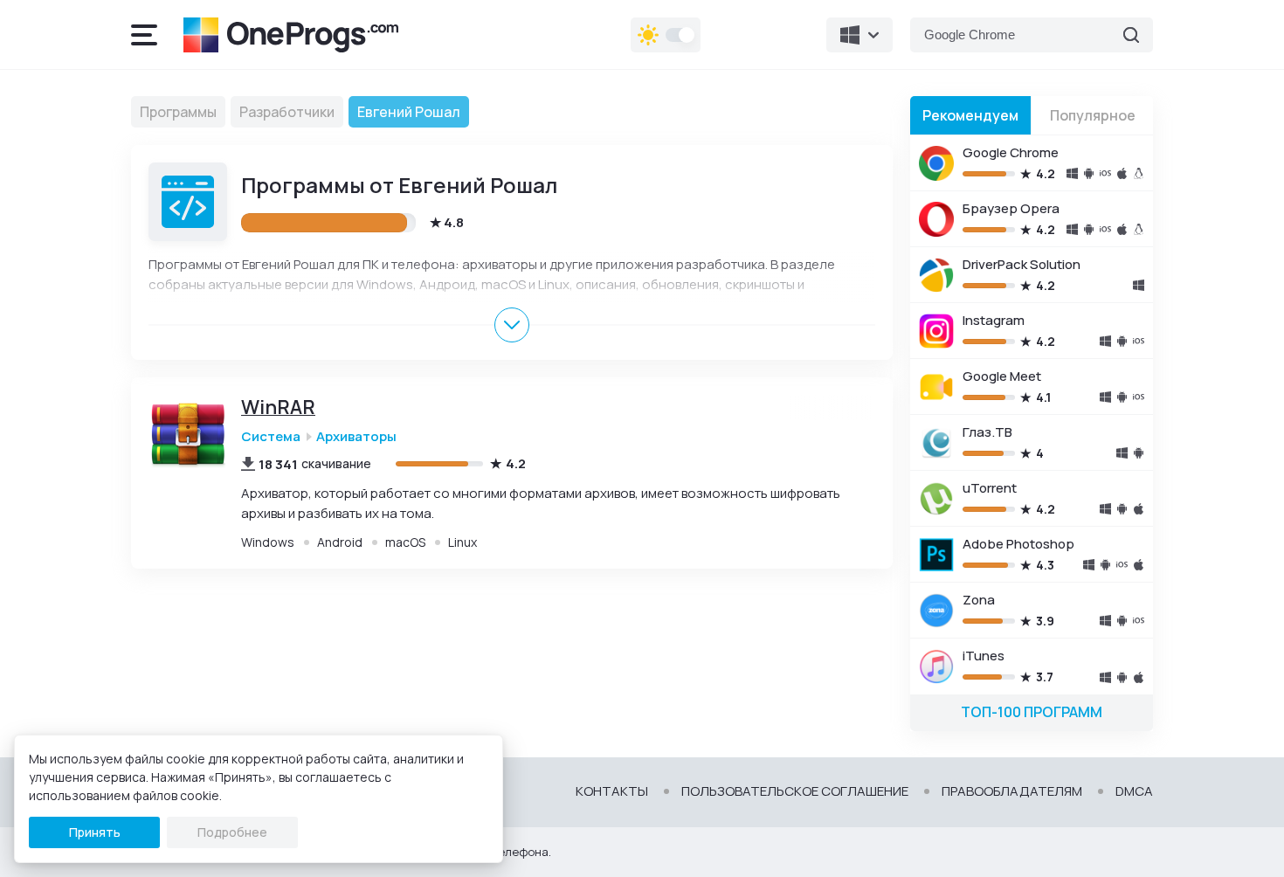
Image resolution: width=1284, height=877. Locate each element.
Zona (979, 599)
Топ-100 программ (1031, 712)
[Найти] (1131, 34)
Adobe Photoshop (1018, 544)
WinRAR (278, 407)
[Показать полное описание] (511, 324)
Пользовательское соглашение (794, 791)
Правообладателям (1012, 791)
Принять (95, 832)
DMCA (1134, 791)
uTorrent (990, 488)
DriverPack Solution (1021, 264)
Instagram (994, 320)
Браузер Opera (1011, 208)
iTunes (983, 655)
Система (270, 436)
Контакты (612, 791)
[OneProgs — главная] (290, 34)
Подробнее (232, 832)
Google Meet (1002, 376)
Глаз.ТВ (987, 432)
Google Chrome (1011, 152)
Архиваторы (356, 436)
